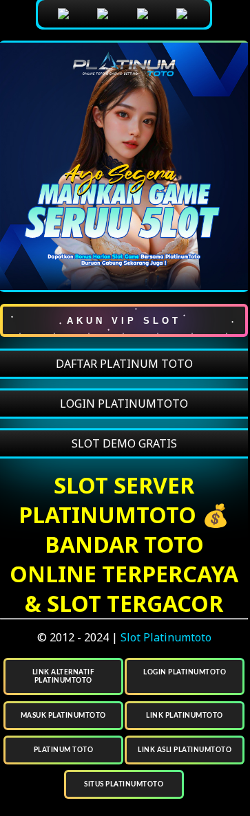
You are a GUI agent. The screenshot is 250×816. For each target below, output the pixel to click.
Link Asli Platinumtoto (184, 750)
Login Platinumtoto (184, 672)
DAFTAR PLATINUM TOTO (124, 363)
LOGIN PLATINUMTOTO (124, 403)
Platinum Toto (64, 750)
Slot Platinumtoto (166, 637)
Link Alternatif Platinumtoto (63, 676)
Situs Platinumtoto (123, 784)
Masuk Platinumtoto (63, 715)
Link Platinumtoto (184, 715)
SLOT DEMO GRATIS (124, 443)
